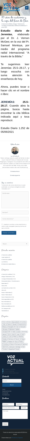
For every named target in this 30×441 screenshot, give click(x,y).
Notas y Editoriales (6, 292)
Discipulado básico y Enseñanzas (10, 281)
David (14, 324)
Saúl (23, 347)
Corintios (23, 322)
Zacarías (11, 349)
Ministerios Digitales (17, 437)
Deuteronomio (22, 324)
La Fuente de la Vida (7, 288)
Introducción (6, 331)
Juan (18, 334)
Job (9, 334)
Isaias (13, 331)
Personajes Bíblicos (6, 299)
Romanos (18, 344)
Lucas (10, 336)
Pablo (4, 342)
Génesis (4, 329)
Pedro (21, 341)
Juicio (22, 334)
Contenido (5, 393)
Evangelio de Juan (13, 326)
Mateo (15, 336)
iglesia (17, 329)
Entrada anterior (15, 171)
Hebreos (11, 329)
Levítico (4, 336)
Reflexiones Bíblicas (20, 25)
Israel (18, 331)
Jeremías (24, 331)
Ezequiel (22, 326)
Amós (8, 322)
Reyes (12, 344)
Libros (3, 290)
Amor (3, 322)
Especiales (4, 283)
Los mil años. (5, 261)
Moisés (4, 339)
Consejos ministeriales (8, 25)
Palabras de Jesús (13, 341)
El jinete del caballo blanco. (9, 264)
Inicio (3, 389)
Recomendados (6, 301)
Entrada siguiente (15, 175)
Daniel (9, 324)
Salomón (5, 347)
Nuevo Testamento (6, 297)
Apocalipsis (15, 322)
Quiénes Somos (6, 391)
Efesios (4, 326)
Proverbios (5, 344)
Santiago (18, 347)
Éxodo (17, 349)
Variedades (4, 310)
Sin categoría (5, 308)
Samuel (12, 347)
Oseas (22, 339)
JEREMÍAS (7, 101)
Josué (13, 334)
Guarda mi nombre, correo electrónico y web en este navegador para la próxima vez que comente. (14, 226)
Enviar (5, 424)
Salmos (25, 344)
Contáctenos (6, 395)
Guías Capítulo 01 (6, 257)
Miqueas (21, 336)
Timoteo (4, 349)
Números (10, 339)
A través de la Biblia (7, 24)
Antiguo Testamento (18, 24)
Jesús (3, 285)
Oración (17, 339)
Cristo (4, 324)
